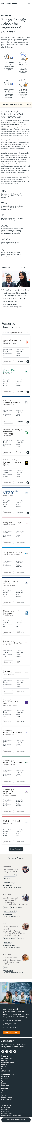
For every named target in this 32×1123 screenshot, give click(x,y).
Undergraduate (6, 1058)
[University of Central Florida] (26, 463)
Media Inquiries (6, 1099)
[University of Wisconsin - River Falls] (26, 643)
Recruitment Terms (6, 1113)
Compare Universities (16, 849)
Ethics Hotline (5, 1111)
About (3, 1091)
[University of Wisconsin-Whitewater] (26, 792)
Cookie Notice (5, 1109)
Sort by (6, 333)
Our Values (4, 1093)
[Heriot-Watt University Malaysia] (26, 402)
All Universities (6, 1071)
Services (4, 1065)
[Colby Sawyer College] (26, 553)
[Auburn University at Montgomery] (26, 341)
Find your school (10, 1033)
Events (3, 1069)
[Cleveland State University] (26, 372)
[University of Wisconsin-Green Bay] (26, 762)
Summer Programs (7, 1063)
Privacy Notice (5, 1107)
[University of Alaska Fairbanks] (26, 613)
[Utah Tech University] (26, 822)
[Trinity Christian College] (26, 583)
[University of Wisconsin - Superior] (26, 672)
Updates (4, 1081)
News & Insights (6, 1097)
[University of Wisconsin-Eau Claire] (26, 732)
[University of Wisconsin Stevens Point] (26, 702)
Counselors (5, 1077)
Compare (20, 361)
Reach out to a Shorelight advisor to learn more (15, 171)
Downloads (5, 1085)
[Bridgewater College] (26, 523)
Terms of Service (6, 1105)
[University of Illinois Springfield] (26, 493)
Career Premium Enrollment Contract (11, 1115)
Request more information (16, 1119)
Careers (3, 1095)
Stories (3, 1067)
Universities (5, 1079)
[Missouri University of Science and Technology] (26, 432)
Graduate (4, 1060)
